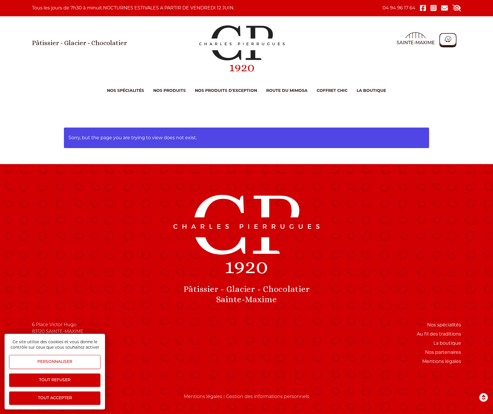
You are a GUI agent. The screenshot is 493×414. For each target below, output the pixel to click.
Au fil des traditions (439, 334)
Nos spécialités (125, 90)
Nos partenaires (443, 352)
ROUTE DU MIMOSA (287, 90)
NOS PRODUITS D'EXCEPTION (226, 90)
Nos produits (169, 90)
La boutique (371, 90)
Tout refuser (54, 380)
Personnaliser (54, 362)
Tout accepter (55, 398)
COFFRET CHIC (332, 90)
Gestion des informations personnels (267, 397)
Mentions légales (441, 361)
